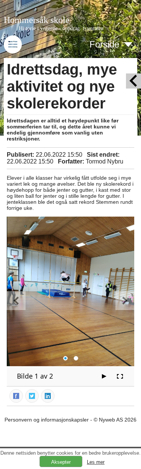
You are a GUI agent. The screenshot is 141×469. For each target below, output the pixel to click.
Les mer (96, 462)
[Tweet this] (32, 395)
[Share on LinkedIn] (48, 395)
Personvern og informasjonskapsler (47, 420)
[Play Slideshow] (104, 376)
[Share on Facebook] (16, 395)
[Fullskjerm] (120, 376)
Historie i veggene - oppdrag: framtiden (61, 28)
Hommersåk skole (37, 20)
